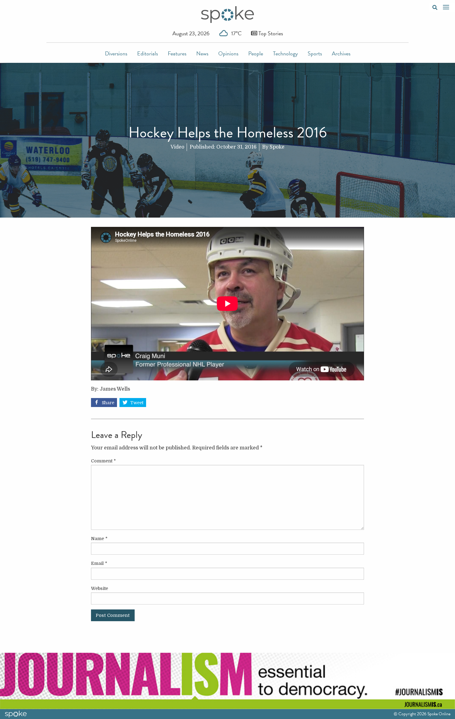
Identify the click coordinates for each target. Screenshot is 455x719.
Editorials (147, 53)
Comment (103, 460)
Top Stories (270, 33)
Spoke (277, 147)
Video (177, 147)
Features (177, 53)
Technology (285, 53)
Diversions (116, 53)
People (255, 53)
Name (99, 538)
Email (99, 563)
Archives (341, 53)
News (202, 53)
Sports (315, 53)
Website (99, 588)
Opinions (228, 53)
